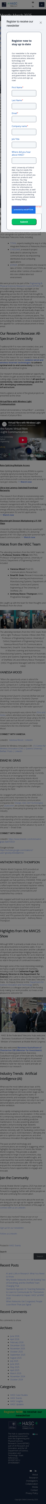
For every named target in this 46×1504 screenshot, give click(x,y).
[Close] (41, 23)
